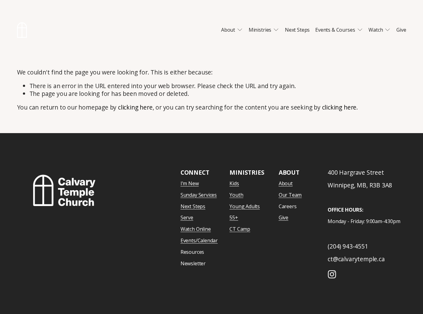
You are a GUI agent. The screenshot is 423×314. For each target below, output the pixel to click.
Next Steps (297, 29)
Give (401, 29)
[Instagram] (332, 274)
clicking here (135, 107)
